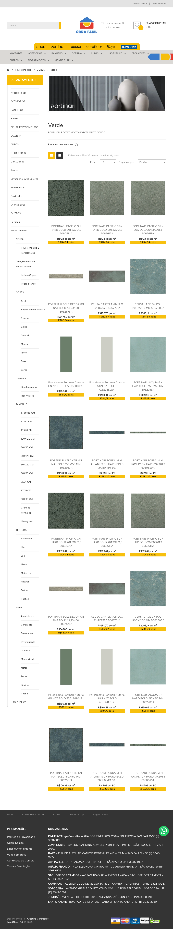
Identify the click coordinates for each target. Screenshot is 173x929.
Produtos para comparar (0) (63, 144)
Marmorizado (28, 659)
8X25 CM (26, 490)
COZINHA (16, 136)
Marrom (25, 344)
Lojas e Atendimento (20, 848)
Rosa (23, 361)
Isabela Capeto (29, 275)
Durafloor (21, 378)
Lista (59, 155)
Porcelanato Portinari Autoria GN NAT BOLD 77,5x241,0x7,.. (66, 384)
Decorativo (27, 633)
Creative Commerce (38, 919)
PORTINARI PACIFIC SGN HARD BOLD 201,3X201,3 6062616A (107, 230)
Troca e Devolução (18, 866)
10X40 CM (26, 430)
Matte (24, 564)
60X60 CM (27, 473)
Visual (19, 607)
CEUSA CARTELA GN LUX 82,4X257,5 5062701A (107, 306)
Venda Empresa (16, 854)
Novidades (16, 196)
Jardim (14, 170)
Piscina (25, 685)
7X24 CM (26, 482)
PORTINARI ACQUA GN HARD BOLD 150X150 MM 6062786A (148, 386)
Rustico (25, 599)
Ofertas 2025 (18, 204)
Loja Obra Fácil (15, 922)
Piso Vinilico (27, 395)
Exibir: (93, 162)
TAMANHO (22, 404)
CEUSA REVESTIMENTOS (24, 127)
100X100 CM (28, 413)
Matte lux (26, 573)
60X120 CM (27, 464)
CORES (41, 70)
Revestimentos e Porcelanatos (30, 250)
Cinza (24, 327)
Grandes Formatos (26, 510)
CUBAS (15, 144)
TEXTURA (21, 530)
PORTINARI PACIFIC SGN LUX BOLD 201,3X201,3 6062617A (148, 230)
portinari (15, 222)
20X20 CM (27, 447)
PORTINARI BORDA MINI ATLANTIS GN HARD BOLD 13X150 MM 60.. (107, 464)
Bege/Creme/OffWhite (30, 309)
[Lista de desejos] (70, 245)
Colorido (25, 335)
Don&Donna (17, 161)
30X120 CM (27, 456)
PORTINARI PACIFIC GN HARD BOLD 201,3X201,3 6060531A (66, 230)
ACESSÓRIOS (18, 101)
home (10, 814)
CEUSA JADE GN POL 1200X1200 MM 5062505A (148, 306)
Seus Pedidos (159, 3)
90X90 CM (27, 499)
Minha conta (139, 3)
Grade (51, 155)
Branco (25, 318)
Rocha (24, 693)
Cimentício (26, 624)
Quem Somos (15, 843)
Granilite (25, 650)
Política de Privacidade (21, 837)
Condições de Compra (20, 860)
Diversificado (28, 642)
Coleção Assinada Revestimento (25, 264)
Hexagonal (27, 521)
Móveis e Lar (18, 187)
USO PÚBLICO (19, 702)
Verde (54, 70)
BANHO (15, 118)
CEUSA (20, 239)
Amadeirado (27, 616)
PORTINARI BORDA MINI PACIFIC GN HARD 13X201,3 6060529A (148, 464)
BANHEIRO (17, 110)
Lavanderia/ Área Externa (24, 179)
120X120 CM (27, 439)
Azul (23, 301)
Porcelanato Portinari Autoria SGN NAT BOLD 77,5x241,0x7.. (107, 386)
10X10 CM (26, 421)
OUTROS (16, 213)
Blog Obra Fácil (100, 814)
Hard (23, 547)
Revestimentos (23, 70)
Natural (25, 581)
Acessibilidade (19, 93)
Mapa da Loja (77, 814)
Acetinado (26, 538)
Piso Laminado (29, 387)
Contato (57, 814)
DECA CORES (18, 153)
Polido (24, 590)
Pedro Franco (28, 284)
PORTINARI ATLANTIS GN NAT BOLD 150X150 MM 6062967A (66, 464)
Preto (24, 352)
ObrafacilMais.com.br (33, 814)
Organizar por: (126, 162)
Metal (24, 668)
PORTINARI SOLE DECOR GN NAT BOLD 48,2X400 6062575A (66, 308)
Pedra (24, 676)
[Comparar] (76, 245)
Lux (23, 556)
